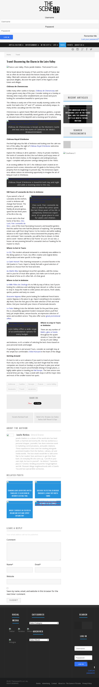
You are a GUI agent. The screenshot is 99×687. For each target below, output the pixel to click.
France (40, 384)
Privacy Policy (87, 683)
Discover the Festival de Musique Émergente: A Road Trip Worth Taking (48, 493)
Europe (31, 384)
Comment (11, 539)
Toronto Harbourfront (20, 416)
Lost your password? (90, 39)
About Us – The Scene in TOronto (69, 683)
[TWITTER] (91, 49)
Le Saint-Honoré (13, 261)
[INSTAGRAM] (77, 49)
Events (70, 45)
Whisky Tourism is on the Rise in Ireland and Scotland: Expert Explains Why (20, 513)
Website (10, 576)
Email (38, 564)
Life (54, 45)
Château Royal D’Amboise (40, 146)
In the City (45, 45)
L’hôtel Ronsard (34, 351)
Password (49, 27)
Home (9, 55)
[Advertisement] (81, 75)
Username (49, 17)
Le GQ (9, 252)
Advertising (46, 683)
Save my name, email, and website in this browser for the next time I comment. (32, 592)
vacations (32, 389)
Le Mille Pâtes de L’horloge (17, 284)
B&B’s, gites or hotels (49, 332)
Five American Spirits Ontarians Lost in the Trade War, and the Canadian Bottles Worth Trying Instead (77, 115)
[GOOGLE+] (82, 49)
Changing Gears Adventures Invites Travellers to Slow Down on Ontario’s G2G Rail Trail (20, 493)
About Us (78, 45)
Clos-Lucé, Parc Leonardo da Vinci (16, 223)
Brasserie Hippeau (14, 296)
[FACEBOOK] (87, 49)
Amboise (11, 384)
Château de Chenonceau (45, 91)
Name (10, 564)
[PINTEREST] (72, 49)
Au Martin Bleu (12, 271)
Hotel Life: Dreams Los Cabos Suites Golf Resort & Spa (47, 418)
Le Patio (10, 308)
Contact (54, 683)
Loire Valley (51, 384)
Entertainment (31, 45)
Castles (22, 384)
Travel (62, 45)
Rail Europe (38, 370)
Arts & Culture (15, 45)
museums (12, 389)
